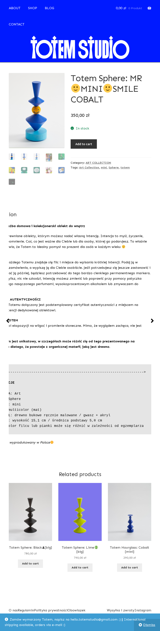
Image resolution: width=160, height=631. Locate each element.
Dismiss (149, 625)
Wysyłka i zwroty (120, 610)
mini (104, 167)
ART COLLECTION (98, 163)
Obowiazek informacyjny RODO (83, 613)
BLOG (49, 8)
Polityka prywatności (51, 610)
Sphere (114, 167)
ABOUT (14, 8)
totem (125, 167)
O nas (13, 610)
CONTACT (16, 24)
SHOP (32, 8)
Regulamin (26, 610)
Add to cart (83, 144)
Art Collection (89, 167)
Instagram (142, 610)
